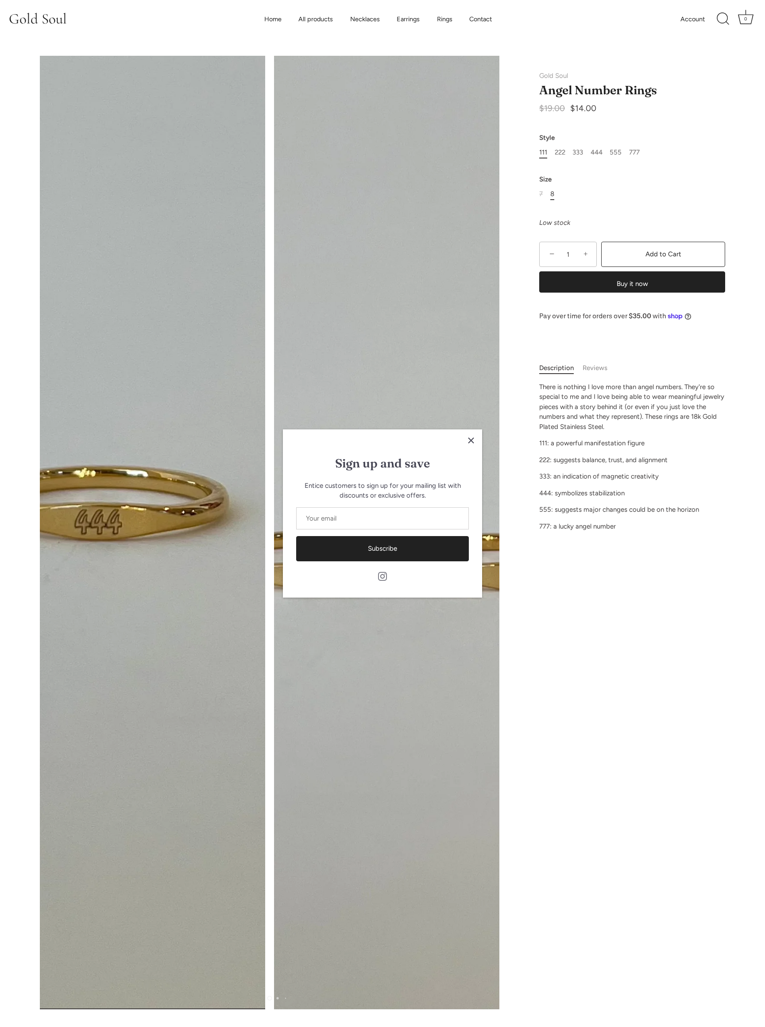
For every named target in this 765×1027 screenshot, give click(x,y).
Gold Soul (38, 18)
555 (616, 152)
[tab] (561, 368)
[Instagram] (382, 576)
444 (597, 152)
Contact (480, 19)
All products (315, 19)
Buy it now (632, 284)
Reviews (595, 368)
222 (560, 152)
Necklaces (365, 19)
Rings (444, 19)
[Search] (723, 19)
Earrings (408, 19)
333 (577, 152)
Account (692, 19)
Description (556, 368)
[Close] (471, 440)
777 (634, 152)
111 (543, 152)
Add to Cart (663, 254)
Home (273, 19)
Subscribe (382, 548)
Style (547, 138)
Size (545, 179)
